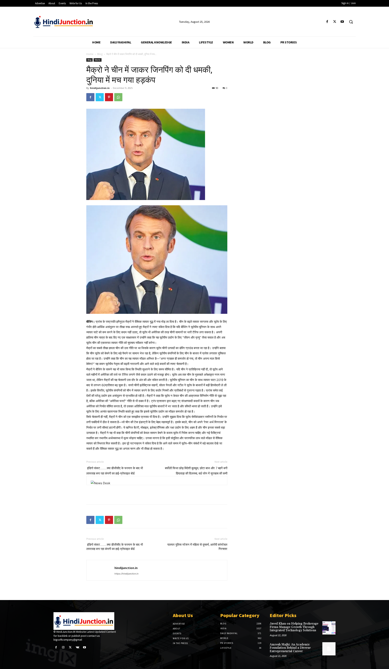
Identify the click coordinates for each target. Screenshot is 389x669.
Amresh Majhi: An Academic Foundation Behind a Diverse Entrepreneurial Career (290, 648)
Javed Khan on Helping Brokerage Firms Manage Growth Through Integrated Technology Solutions (294, 627)
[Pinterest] (109, 97)
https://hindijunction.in (126, 573)
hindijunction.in (100, 87)
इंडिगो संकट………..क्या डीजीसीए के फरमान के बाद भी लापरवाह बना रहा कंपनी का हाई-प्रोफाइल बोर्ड (114, 547)
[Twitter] (335, 22)
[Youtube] (342, 22)
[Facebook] (327, 22)
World (97, 59)
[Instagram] (63, 647)
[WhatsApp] (118, 97)
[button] (351, 22)
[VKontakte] (77, 647)
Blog (100, 54)
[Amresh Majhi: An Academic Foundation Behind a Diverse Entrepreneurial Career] (329, 648)
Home (89, 54)
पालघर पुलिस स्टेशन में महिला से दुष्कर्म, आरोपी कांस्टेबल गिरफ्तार (197, 547)
